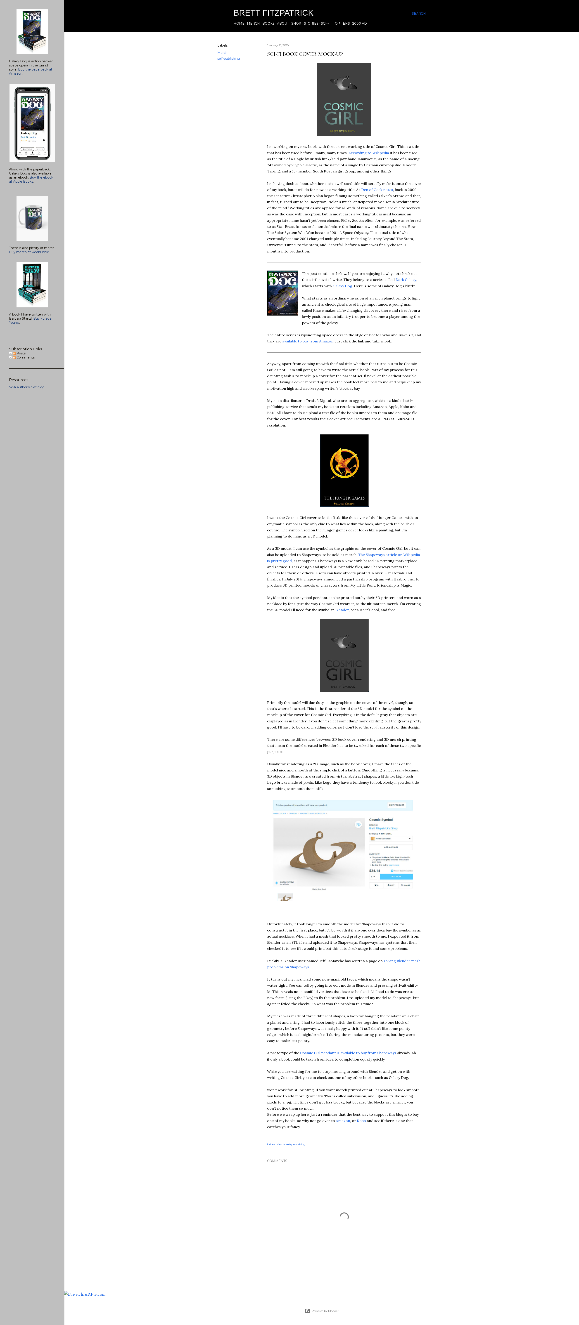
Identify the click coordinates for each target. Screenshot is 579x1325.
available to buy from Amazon (307, 341)
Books (268, 23)
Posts (21, 353)
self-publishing (228, 59)
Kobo (361, 1120)
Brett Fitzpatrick (273, 12)
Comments (25, 357)
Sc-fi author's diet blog (27, 387)
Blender (342, 610)
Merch (253, 23)
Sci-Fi (326, 23)
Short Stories (304, 23)
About (283, 23)
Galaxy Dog (342, 286)
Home (239, 23)
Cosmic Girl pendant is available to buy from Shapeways (348, 1053)
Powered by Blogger (325, 1311)
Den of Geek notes (377, 189)
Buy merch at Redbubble (29, 252)
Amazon (343, 1120)
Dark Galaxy (406, 279)
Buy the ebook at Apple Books (31, 179)
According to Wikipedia (369, 153)
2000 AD (359, 23)
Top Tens (341, 23)
